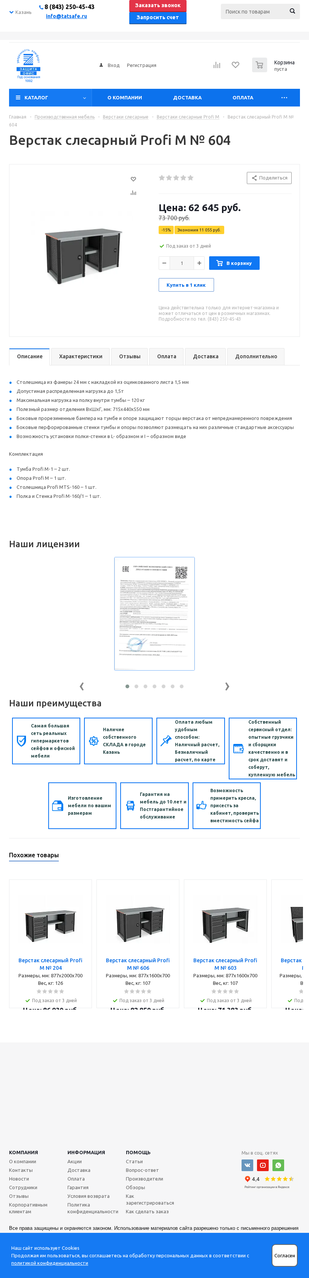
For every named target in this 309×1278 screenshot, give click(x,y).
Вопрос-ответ (142, 1170)
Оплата (243, 97)
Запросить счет (158, 17)
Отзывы (19, 1196)
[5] (190, 178)
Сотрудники (23, 1187)
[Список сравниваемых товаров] (217, 67)
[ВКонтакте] (247, 1165)
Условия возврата (88, 1196)
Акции (74, 1161)
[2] (169, 178)
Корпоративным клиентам (28, 1208)
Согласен (284, 1255)
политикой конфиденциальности (49, 1263)
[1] (162, 178)
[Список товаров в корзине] (274, 70)
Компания (23, 1152)
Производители (144, 1178)
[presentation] (82, 684)
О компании (124, 97)
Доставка (187, 97)
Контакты (21, 1170)
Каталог (36, 97)
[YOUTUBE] (263, 1165)
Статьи (134, 1161)
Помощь (138, 1152)
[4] (183, 178)
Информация (86, 1152)
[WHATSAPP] (278, 1165)
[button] (127, 686)
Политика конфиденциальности (92, 1208)
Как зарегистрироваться (150, 1199)
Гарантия (78, 1187)
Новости (19, 1178)
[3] (176, 178)
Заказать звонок (158, 5)
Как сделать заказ (147, 1211)
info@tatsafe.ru (66, 16)
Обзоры (135, 1187)
